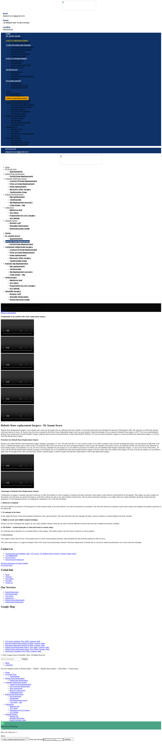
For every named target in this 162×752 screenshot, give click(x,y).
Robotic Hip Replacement (16, 58)
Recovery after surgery (20, 54)
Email (5, 13)
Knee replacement (18, 52)
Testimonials (16, 63)
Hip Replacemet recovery (21, 65)
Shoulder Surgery (13, 81)
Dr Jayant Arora (13, 36)
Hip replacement (17, 61)
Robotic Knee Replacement (17, 41)
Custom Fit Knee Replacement (22, 47)
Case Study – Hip (17, 67)
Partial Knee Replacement (21, 43)
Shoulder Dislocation (20, 85)
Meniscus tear (16, 72)
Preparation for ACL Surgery (22, 76)
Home (8, 34)
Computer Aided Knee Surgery (18, 45)
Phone (5, 20)
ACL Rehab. (15, 79)
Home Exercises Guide (19, 88)
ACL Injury (15, 74)
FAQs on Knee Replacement (21, 50)
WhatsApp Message (36, 739)
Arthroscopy (12, 70)
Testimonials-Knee (18, 56)
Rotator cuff (16, 83)
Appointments (16, 38)
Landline (6, 27)
